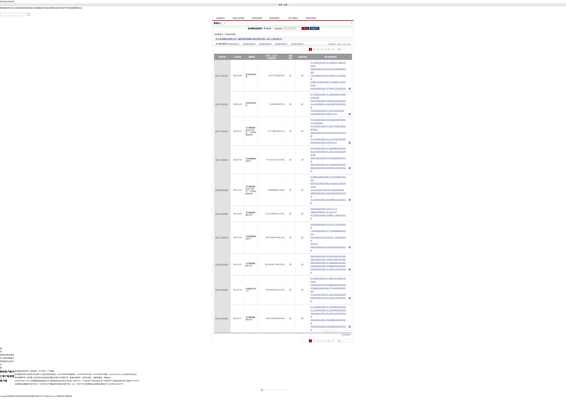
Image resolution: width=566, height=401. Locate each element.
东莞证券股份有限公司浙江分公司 (323, 209)
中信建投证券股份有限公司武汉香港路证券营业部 (328, 178)
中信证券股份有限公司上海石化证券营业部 (327, 111)
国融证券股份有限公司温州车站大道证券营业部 (328, 169)
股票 (5, 8)
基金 (21, 8)
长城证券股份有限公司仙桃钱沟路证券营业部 (328, 266)
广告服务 (51, 371)
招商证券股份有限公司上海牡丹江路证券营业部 (328, 271)
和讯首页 (3, 2)
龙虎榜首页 (220, 18)
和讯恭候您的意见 (22, 371)
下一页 (348, 49)
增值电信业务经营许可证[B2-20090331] (65, 381)
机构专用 (313, 244)
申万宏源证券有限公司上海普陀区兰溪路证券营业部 (328, 64)
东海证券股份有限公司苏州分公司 (323, 143)
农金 (80, 8)
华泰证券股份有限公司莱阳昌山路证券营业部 (328, 101)
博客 (76, 8)
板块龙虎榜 (274, 18)
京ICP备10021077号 (116, 384)
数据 (40, 8)
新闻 (2, 8)
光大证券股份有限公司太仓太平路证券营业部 (328, 139)
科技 (68, 8)
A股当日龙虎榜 (238, 18)
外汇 (13, 8)
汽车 (61, 8)
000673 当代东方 (221, 76)
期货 (25, 8)
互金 (9, 361)
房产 (65, 8)
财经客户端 (6, 371)
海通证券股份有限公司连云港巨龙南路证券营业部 (328, 70)
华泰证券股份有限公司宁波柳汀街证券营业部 (328, 89)
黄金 (28, 8)
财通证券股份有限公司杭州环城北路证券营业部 (328, 195)
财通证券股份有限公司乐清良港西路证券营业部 (328, 159)
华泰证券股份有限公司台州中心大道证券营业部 (328, 226)
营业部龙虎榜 (257, 18)
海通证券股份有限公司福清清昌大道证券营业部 (328, 134)
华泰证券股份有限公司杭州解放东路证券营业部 (328, 321)
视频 (72, 8)
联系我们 (33, 371)
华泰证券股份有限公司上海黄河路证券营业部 (328, 165)
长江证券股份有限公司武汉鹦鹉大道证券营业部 (328, 201)
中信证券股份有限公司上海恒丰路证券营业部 (328, 295)
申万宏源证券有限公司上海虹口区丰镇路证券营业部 (328, 280)
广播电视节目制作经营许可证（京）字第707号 (66, 384)
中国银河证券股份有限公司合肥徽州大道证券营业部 (328, 83)
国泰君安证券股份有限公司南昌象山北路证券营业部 (328, 185)
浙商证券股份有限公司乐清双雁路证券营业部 (328, 148)
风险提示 (107, 378)
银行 (32, 8)
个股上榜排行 (293, 18)
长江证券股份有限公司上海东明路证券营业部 (328, 307)
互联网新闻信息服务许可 (40, 381)
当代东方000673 (233, 44)
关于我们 (42, 371)
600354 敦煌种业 (221, 214)
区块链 (56, 8)
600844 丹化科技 (221, 264)
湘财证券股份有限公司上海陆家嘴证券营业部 (328, 263)
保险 (36, 8)
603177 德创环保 (221, 160)
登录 (280, 5)
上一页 (304, 49)
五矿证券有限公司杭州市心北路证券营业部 (327, 190)
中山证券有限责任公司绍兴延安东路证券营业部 (328, 106)
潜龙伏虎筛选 (311, 18)
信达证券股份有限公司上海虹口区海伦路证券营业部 (328, 153)
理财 (51, 8)
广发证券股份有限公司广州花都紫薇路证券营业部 (328, 232)
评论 (9, 8)
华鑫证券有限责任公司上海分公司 (323, 212)
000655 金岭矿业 (221, 237)
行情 (44, 8)
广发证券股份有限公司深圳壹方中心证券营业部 (328, 77)
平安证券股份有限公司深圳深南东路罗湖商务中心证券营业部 (328, 121)
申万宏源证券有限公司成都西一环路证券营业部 (328, 217)
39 (339, 49)
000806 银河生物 (221, 190)
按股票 (268, 29)
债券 (17, 8)
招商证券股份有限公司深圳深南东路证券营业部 (328, 249)
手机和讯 (10, 2)
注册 (285, 5)
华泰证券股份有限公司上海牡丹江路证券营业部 (328, 315)
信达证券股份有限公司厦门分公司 (323, 114)
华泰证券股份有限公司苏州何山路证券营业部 (328, 256)
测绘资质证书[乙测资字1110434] (126, 381)
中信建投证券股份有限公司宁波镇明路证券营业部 (328, 289)
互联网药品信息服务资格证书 (96, 384)
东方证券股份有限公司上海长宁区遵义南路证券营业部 (328, 128)
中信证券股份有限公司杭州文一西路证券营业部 (328, 239)
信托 (48, 8)
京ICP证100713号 (22, 381)
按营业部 (278, 29)
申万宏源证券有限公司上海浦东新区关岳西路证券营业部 (328, 96)
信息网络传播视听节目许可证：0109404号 (31, 384)
